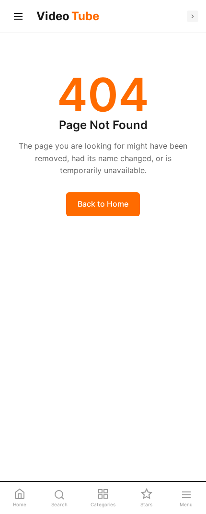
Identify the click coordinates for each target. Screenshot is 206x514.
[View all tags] (192, 16)
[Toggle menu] (18, 16)
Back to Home (103, 204)
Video (67, 16)
